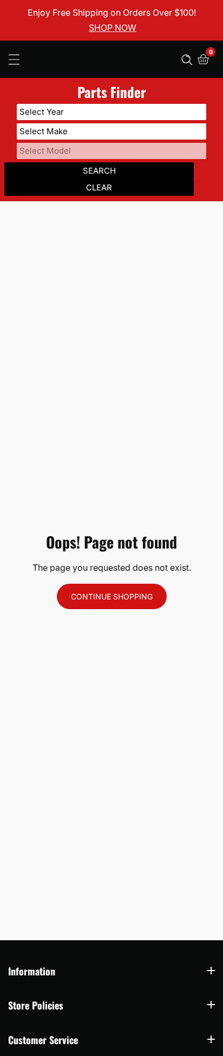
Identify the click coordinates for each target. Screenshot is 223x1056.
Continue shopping (112, 596)
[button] (187, 59)
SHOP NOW (112, 28)
